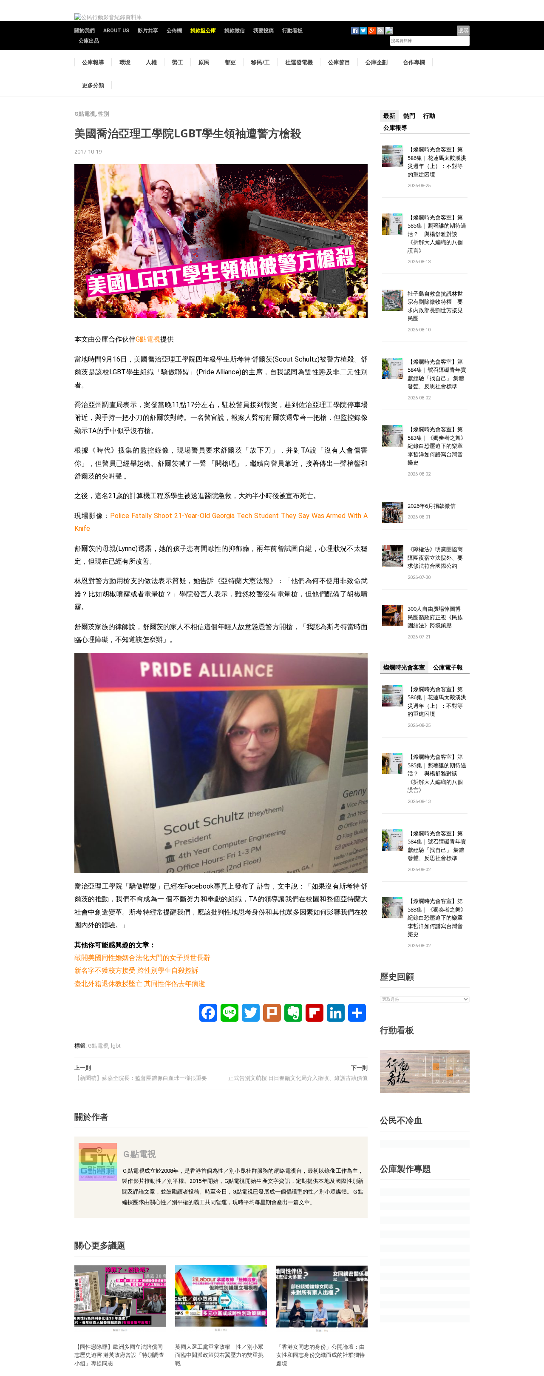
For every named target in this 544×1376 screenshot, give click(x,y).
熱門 (409, 115)
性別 (103, 114)
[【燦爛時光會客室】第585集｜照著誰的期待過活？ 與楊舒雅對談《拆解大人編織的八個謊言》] (392, 223)
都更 (230, 62)
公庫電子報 (448, 667)
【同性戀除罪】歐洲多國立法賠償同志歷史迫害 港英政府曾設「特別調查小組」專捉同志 (119, 1355)
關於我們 (84, 31)
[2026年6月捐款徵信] (392, 512)
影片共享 (148, 31)
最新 (389, 115)
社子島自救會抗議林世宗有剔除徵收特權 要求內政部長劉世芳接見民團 (435, 306)
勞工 (177, 62)
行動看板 (292, 31)
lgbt (116, 1046)
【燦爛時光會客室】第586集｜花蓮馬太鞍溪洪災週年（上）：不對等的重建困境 (437, 161)
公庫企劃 (377, 62)
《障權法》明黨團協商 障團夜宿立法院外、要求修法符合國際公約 (438, 557)
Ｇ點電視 (139, 1153)
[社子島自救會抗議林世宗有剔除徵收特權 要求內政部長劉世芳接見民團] (392, 299)
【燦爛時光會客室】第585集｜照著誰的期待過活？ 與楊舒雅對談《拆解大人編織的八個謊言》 (437, 234)
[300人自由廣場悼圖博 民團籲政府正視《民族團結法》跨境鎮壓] (392, 615)
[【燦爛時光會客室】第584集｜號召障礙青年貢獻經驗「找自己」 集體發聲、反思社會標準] (392, 368)
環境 (124, 62)
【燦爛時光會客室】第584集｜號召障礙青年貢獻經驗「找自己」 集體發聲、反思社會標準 (437, 374)
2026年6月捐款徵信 (432, 506)
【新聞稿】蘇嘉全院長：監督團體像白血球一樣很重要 (140, 1078)
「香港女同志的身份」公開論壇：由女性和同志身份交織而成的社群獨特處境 (320, 1355)
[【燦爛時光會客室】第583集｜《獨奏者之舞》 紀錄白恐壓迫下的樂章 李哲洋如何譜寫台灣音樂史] (392, 436)
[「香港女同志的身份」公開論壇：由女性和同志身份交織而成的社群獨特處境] (322, 1298)
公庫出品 (89, 41)
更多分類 (93, 85)
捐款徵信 (234, 31)
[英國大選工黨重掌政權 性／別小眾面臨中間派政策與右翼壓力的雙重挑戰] (221, 1298)
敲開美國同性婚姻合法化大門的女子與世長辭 (142, 958)
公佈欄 (174, 31)
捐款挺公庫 (203, 31)
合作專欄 (414, 62)
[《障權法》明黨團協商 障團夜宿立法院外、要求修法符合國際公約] (392, 556)
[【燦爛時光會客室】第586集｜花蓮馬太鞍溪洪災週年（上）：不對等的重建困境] (392, 155)
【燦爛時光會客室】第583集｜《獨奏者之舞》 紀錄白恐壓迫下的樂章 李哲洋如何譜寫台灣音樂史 (437, 445)
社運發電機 (299, 62)
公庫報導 (93, 62)
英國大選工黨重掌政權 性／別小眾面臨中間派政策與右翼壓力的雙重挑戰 (219, 1355)
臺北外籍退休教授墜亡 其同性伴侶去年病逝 (139, 984)
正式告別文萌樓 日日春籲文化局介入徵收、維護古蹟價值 (298, 1078)
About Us (116, 31)
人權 (151, 62)
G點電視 (84, 114)
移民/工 (260, 62)
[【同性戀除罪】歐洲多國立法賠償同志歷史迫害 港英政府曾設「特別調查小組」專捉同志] (120, 1298)
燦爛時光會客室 (404, 667)
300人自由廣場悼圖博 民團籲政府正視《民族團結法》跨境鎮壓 (437, 617)
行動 (429, 115)
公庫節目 (339, 62)
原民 (204, 62)
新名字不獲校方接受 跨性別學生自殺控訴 (136, 970)
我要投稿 (263, 31)
